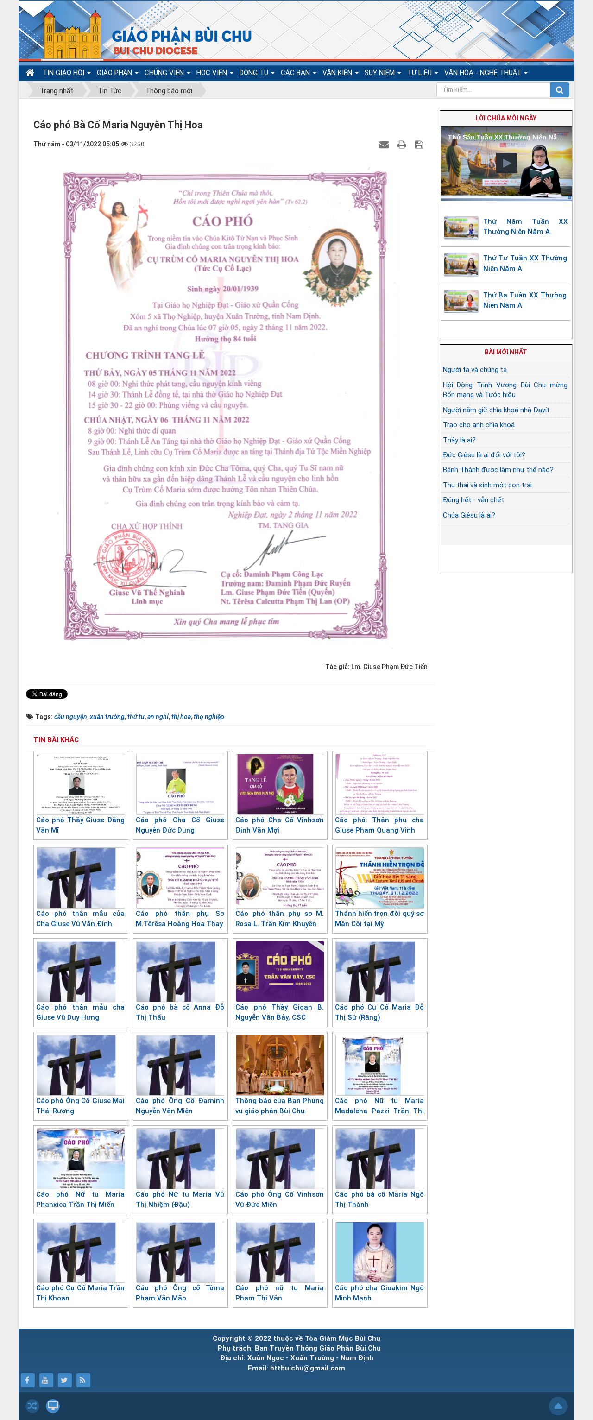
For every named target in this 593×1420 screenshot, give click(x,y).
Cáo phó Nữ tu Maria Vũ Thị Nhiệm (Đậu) (180, 1199)
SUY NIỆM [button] (381, 73)
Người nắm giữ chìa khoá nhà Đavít (496, 410)
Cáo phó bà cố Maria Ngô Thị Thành (379, 1199)
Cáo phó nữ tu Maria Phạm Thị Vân (279, 1293)
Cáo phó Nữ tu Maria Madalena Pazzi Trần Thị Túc (379, 1111)
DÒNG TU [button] (255, 73)
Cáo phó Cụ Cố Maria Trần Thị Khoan (80, 1293)
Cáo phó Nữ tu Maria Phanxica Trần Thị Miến (80, 1199)
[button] (506, 163)
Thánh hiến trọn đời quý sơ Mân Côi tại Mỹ (379, 918)
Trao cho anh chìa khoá (479, 425)
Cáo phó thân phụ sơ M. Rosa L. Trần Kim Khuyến (279, 918)
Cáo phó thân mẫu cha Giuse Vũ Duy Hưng (80, 1012)
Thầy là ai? (459, 440)
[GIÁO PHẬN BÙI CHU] (141, 35)
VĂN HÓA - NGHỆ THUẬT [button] (483, 73)
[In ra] (403, 144)
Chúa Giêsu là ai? (469, 515)
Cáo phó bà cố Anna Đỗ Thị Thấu (180, 1012)
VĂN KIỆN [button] (338, 73)
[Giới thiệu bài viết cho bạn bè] (385, 144)
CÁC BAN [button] (296, 73)
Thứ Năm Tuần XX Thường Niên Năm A (525, 226)
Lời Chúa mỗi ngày (505, 118)
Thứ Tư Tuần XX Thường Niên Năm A (525, 263)
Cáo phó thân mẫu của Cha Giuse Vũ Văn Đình (80, 918)
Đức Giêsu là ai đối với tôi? (484, 455)
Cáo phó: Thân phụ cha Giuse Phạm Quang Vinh (379, 825)
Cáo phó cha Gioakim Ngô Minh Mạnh (379, 1293)
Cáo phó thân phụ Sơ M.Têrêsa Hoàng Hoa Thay (180, 918)
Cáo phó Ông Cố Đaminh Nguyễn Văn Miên (180, 1106)
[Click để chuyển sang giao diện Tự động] (32, 1406)
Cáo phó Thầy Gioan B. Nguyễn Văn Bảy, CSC (279, 1012)
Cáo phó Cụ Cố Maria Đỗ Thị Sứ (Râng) (379, 1012)
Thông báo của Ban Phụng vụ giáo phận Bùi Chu (279, 1106)
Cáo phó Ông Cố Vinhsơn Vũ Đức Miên (279, 1199)
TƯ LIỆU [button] (420, 73)
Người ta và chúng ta (475, 370)
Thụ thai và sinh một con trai (487, 485)
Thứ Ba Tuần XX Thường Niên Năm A (525, 300)
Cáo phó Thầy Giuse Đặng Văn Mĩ (80, 825)
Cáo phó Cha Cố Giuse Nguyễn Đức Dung (180, 825)
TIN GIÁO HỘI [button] (64, 73)
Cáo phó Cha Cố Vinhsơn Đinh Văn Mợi (279, 825)
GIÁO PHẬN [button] (115, 73)
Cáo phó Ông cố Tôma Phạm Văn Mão (180, 1293)
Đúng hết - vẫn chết (473, 500)
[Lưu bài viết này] (420, 144)
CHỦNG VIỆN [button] (165, 73)
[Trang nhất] (31, 73)
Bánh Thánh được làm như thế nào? (498, 470)
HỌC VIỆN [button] (212, 73)
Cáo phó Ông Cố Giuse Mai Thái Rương (80, 1106)
